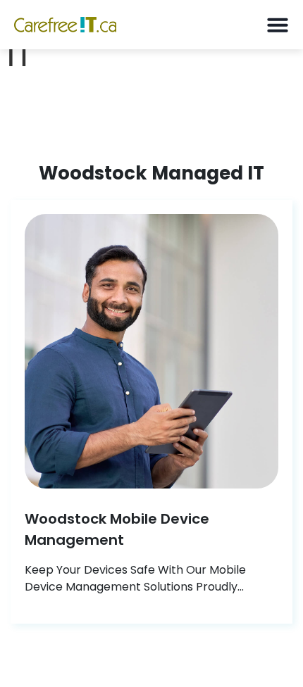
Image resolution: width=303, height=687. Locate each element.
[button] (277, 25)
